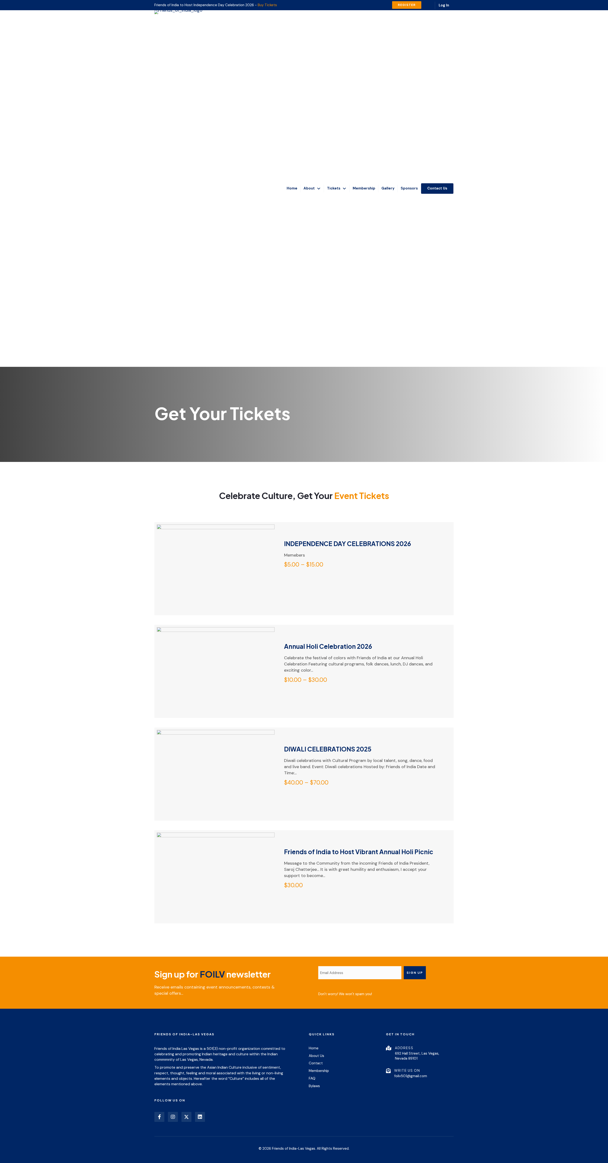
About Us (316, 1055)
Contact (316, 1063)
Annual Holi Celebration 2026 (328, 646)
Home (313, 1048)
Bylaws (314, 1086)
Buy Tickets (267, 5)
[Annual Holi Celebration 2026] (216, 686)
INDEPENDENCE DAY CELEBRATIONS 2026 (347, 544)
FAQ (312, 1078)
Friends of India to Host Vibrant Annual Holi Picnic (358, 852)
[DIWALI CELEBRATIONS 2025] (216, 805)
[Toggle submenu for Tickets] (344, 188)
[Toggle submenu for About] (319, 188)
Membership (319, 1070)
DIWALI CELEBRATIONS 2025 (327, 749)
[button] (159, 1117)
